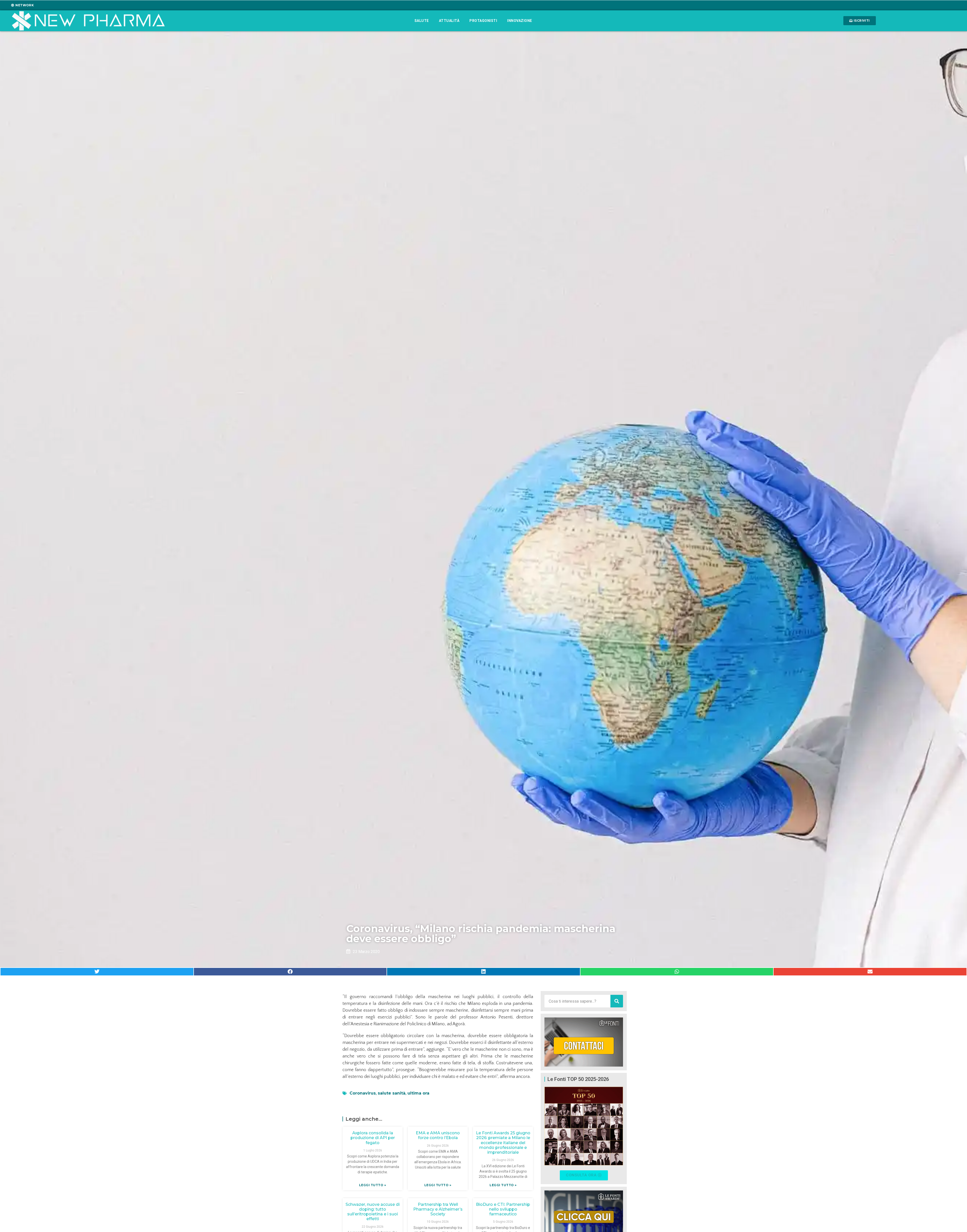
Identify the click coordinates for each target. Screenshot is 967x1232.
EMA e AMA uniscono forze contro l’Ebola (438, 1135)
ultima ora (418, 1093)
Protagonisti (483, 21)
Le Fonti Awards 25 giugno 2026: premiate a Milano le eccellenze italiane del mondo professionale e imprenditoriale (503, 1143)
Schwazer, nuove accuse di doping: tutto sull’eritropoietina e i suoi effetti (373, 1211)
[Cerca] (616, 1001)
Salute (422, 21)
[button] (97, 971)
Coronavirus (363, 1093)
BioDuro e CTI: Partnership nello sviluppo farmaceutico (503, 1209)
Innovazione (519, 21)
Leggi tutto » (372, 1185)
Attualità (449, 21)
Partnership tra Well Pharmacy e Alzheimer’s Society (438, 1209)
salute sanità (391, 1093)
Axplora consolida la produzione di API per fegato (373, 1138)
